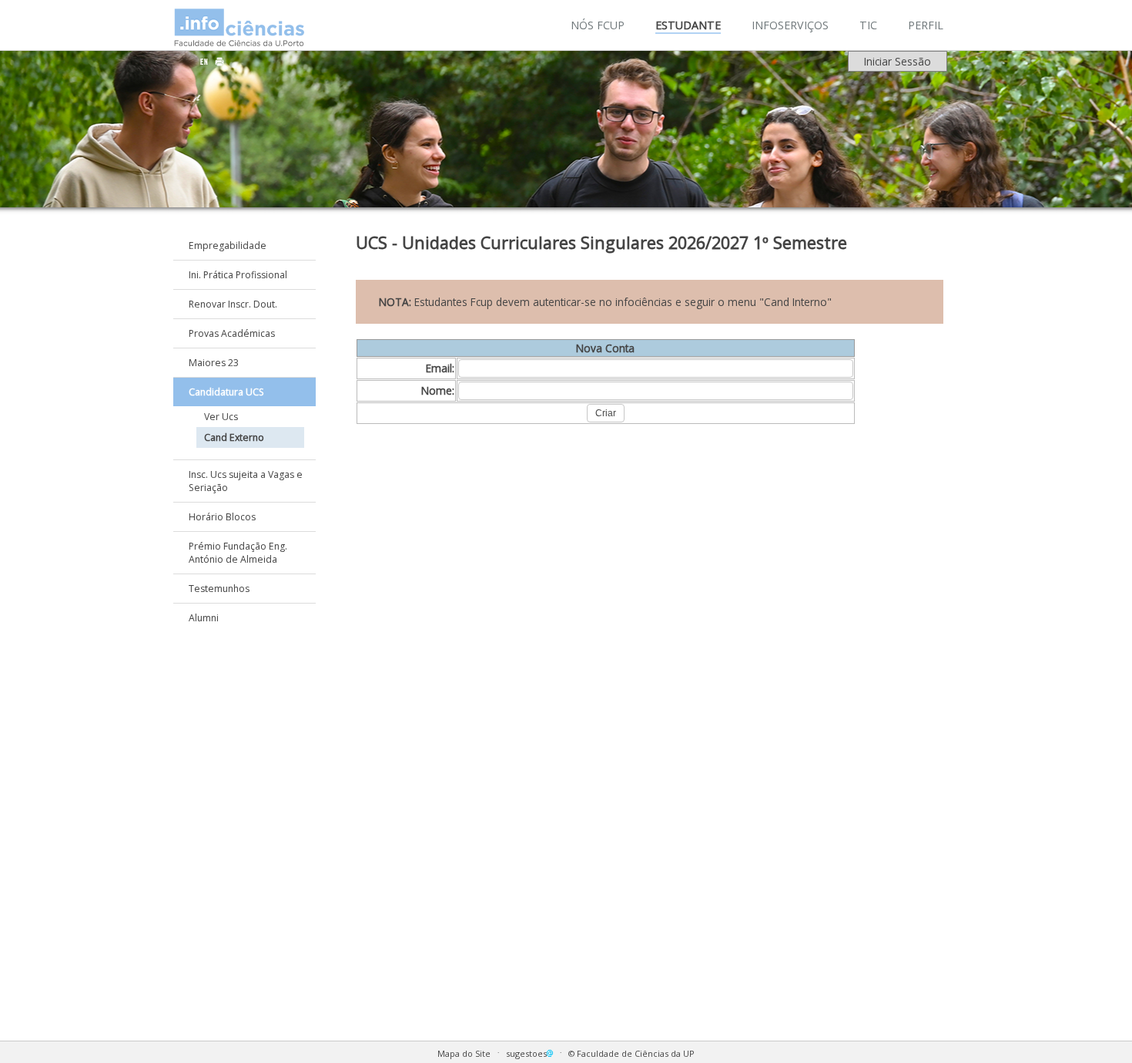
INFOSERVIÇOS (790, 25)
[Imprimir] (219, 62)
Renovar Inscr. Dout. (233, 304)
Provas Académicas (232, 333)
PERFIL (925, 25)
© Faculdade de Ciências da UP (631, 1053)
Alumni (204, 617)
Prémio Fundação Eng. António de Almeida (238, 553)
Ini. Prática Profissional (238, 274)
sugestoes (526, 1053)
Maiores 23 (214, 362)
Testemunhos (219, 588)
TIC (868, 25)
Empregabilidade (227, 245)
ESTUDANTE (688, 25)
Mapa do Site (464, 1053)
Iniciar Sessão (897, 61)
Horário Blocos (222, 516)
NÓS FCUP (598, 25)
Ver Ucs (221, 416)
